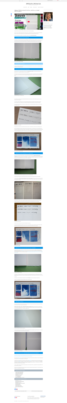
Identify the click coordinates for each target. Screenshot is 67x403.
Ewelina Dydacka (33, 4)
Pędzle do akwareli (17, 380)
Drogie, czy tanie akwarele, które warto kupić (19, 386)
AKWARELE (33, 397)
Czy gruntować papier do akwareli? (18, 375)
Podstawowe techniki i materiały (18, 377)
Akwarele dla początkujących (36, 397)
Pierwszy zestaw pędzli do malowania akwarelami (19, 381)
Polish (58, 0)
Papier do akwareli (17, 382)
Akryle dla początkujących (29, 397)
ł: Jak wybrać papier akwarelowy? (33, 35)
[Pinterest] (11, 15)
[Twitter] (11, 14)
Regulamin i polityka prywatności (50, 0)
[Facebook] (11, 13)
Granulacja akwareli (18, 376)
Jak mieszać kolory (17, 374)
